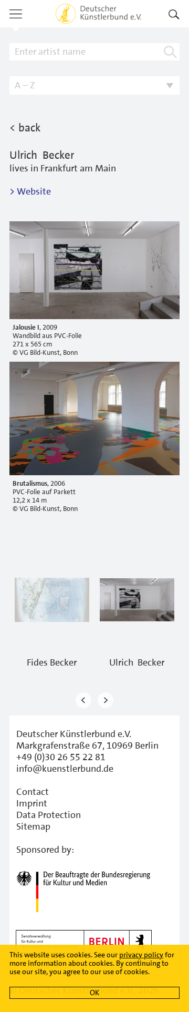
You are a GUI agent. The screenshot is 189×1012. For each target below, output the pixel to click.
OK (94, 992)
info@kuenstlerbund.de (64, 768)
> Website (30, 191)
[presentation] (83, 700)
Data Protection (48, 815)
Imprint (31, 803)
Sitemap (33, 826)
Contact (32, 791)
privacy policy (141, 954)
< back (24, 127)
